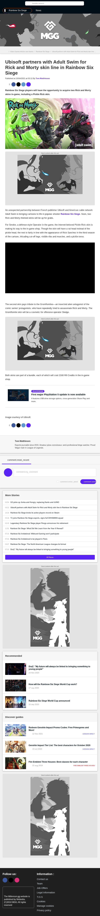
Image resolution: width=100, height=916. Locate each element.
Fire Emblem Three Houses (84, 765)
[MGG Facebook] (5, 880)
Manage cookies (45, 906)
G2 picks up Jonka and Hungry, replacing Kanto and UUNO (34, 502)
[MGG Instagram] (17, 880)
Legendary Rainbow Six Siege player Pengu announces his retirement (39, 523)
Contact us (42, 879)
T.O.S (40, 897)
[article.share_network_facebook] (13, 84)
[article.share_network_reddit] (23, 84)
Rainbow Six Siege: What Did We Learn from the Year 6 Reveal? (36, 528)
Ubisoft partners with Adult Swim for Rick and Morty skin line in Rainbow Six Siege (43, 507)
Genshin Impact (89, 734)
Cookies (41, 901)
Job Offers (42, 888)
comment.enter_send (69, 482)
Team (40, 883)
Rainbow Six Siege (42, 52)
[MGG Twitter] (11, 880)
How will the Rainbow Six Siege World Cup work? (53, 684)
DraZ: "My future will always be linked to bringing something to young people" (42, 549)
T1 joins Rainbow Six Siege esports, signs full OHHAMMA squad (36, 518)
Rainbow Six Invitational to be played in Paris (28, 539)
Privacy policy (44, 910)
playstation (38, 391)
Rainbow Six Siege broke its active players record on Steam (35, 513)
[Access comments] (28, 84)
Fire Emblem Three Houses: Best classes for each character (58, 762)
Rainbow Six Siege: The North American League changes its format (38, 544)
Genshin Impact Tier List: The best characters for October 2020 (59, 745)
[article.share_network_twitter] (18, 84)
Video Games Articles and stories (21, 52)
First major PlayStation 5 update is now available (58, 394)
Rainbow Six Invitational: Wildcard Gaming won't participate (34, 534)
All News (50, 557)
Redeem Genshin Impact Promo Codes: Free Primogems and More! (59, 728)
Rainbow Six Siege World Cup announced (49, 701)
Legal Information (46, 892)
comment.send (89, 482)
